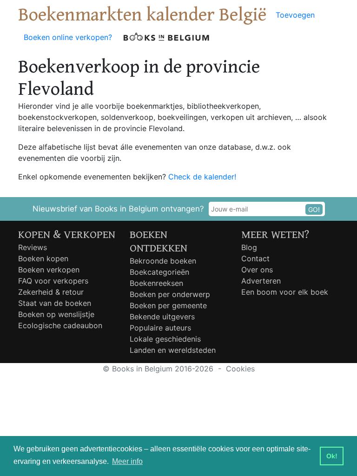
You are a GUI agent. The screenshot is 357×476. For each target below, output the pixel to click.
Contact (255, 258)
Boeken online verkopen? (68, 37)
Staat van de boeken (54, 303)
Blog (249, 247)
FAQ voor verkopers (53, 280)
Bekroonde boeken (163, 260)
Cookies (240, 368)
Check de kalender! (202, 176)
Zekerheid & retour (51, 292)
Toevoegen (295, 15)
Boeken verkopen (48, 269)
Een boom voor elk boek (284, 292)
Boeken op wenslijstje (56, 314)
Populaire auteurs (160, 327)
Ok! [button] (331, 456)
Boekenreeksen (156, 283)
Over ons (257, 269)
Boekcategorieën (159, 272)
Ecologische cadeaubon (60, 325)
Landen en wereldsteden (173, 350)
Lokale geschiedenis (165, 339)
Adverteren (261, 280)
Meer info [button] (127, 461)
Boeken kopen (43, 258)
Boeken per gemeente (168, 305)
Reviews (32, 247)
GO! (314, 209)
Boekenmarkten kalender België (142, 15)
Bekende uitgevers (162, 316)
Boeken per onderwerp (170, 294)
